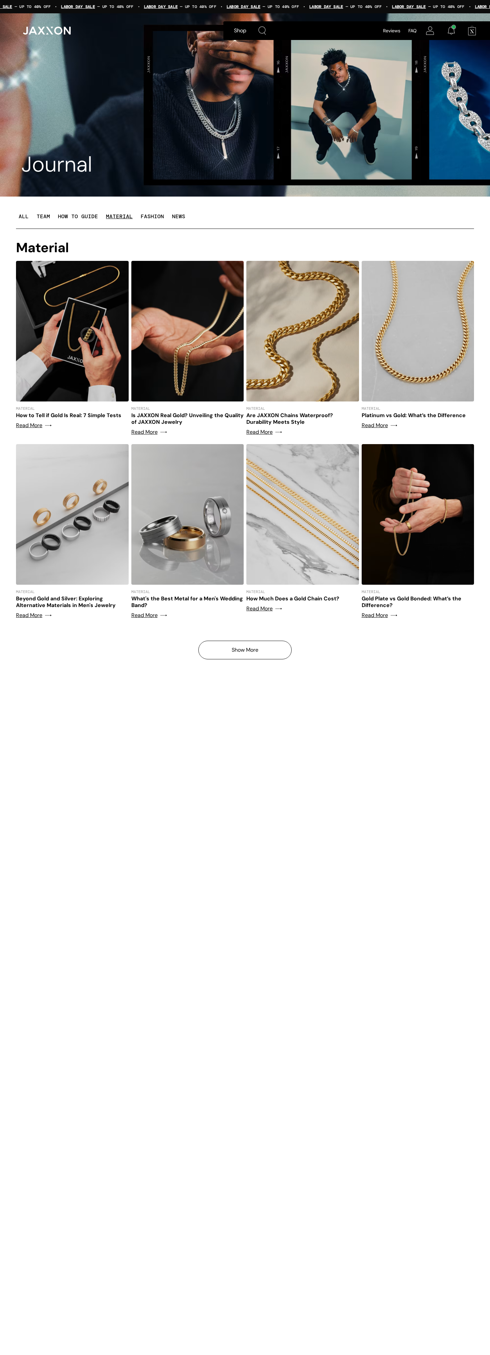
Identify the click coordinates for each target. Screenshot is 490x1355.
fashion (152, 216)
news (178, 216)
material (119, 216)
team (43, 216)
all (24, 216)
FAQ (412, 31)
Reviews (391, 31)
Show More (245, 649)
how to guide (78, 216)
